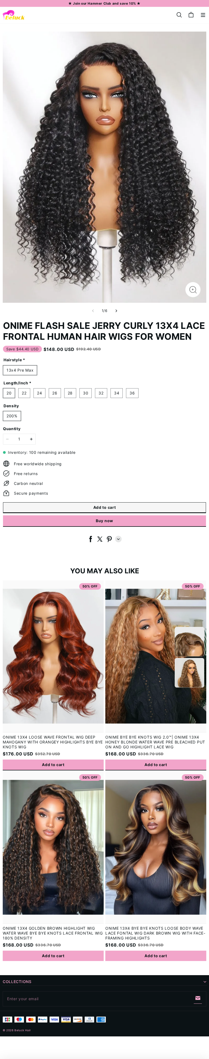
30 (85, 393)
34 (116, 393)
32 (101, 393)
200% (12, 416)
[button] (203, 15)
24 (39, 393)
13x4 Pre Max (20, 370)
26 (54, 393)
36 (132, 393)
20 (9, 393)
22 (24, 393)
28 (70, 393)
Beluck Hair (22, 1030)
